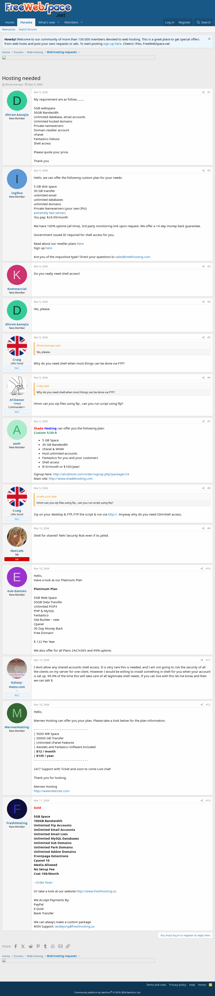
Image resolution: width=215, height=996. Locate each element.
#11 (208, 660)
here (80, 243)
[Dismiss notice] (209, 39)
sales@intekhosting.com (132, 257)
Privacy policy (177, 985)
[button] (58, 22)
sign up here (112, 43)
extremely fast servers (50, 213)
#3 (209, 266)
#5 (209, 337)
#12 (208, 704)
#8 (209, 488)
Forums (26, 22)
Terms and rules (156, 985)
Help (192, 985)
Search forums (28, 29)
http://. (113, 514)
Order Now (44, 882)
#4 (209, 302)
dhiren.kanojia (14, 84)
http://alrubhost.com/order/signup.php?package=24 (91, 474)
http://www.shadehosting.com (71, 478)
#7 (209, 421)
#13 (208, 800)
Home (9, 22)
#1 (209, 92)
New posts (8, 29)
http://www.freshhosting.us (96, 891)
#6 (209, 377)
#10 (208, 568)
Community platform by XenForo (107, 992)
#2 (209, 170)
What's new (46, 22)
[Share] (203, 92)
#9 (209, 528)
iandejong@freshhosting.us (74, 926)
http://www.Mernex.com (51, 791)
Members (71, 22)
